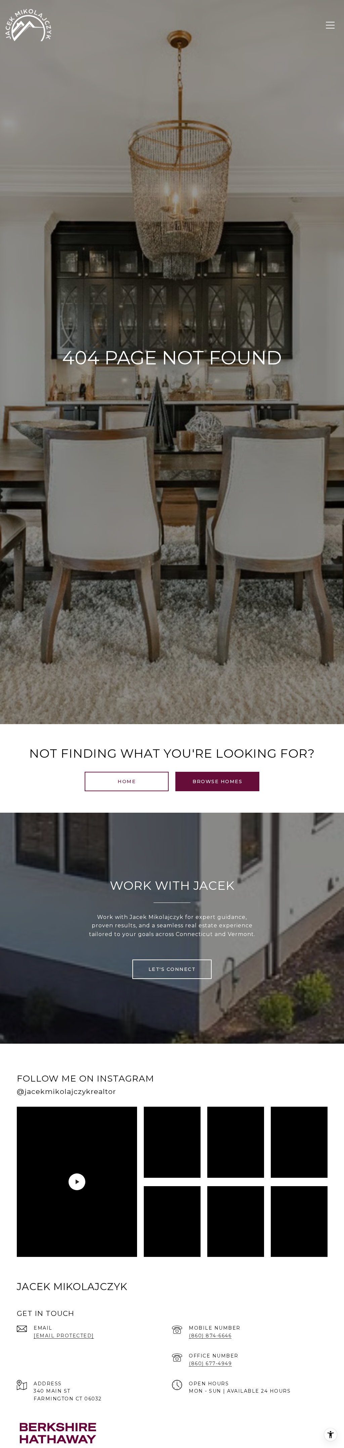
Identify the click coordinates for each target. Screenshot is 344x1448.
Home (127, 781)
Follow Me (240, 1087)
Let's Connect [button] (172, 969)
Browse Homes (217, 781)
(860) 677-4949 (210, 1363)
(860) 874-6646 (210, 1336)
